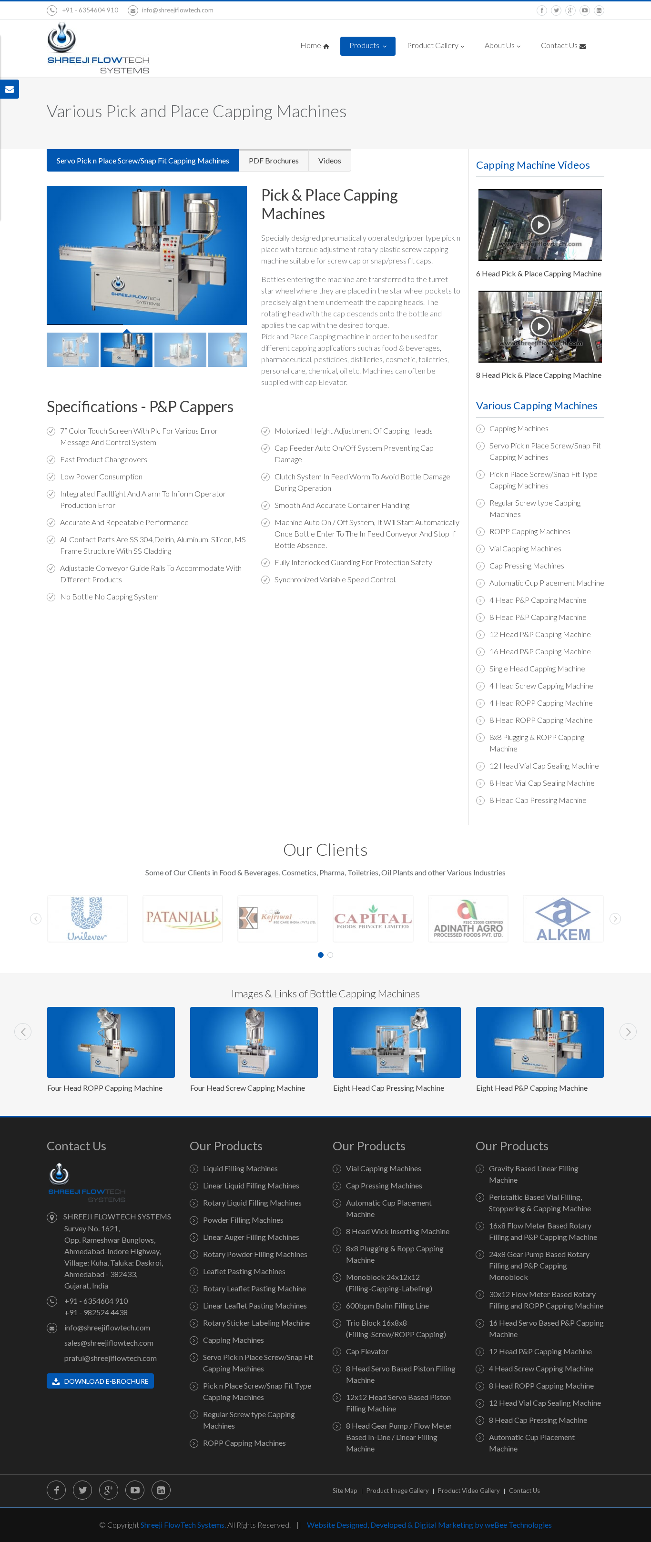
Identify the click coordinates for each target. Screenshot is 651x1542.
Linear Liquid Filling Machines (251, 1185)
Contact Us (559, 45)
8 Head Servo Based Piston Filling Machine (401, 1374)
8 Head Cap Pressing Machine (538, 799)
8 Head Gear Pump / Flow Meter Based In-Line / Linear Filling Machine (399, 1437)
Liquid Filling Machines (240, 1168)
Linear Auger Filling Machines (251, 1236)
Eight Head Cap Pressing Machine (245, 1087)
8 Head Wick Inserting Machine (397, 1231)
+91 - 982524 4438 (96, 1312)
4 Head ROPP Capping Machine (541, 702)
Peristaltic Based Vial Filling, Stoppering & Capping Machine (540, 1202)
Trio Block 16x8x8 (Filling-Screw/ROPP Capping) (396, 1328)
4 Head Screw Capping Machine (541, 685)
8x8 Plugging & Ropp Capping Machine (395, 1254)
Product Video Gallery (469, 1490)
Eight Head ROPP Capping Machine (535, 1087)
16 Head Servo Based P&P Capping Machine (546, 1328)
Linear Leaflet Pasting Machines (255, 1305)
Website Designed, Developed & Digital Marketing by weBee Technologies (429, 1524)
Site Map (345, 1490)
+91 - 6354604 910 (89, 10)
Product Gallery (432, 45)
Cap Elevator (367, 1351)
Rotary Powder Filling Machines (255, 1253)
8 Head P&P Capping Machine (538, 616)
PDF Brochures (274, 160)
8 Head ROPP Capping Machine (541, 719)
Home (310, 45)
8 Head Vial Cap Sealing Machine (542, 782)
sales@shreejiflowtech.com (108, 1342)
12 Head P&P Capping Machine (540, 634)
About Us (500, 45)
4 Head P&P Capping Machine (538, 599)
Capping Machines (519, 428)
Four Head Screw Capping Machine (104, 1087)
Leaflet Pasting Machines (244, 1271)
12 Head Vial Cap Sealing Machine (544, 765)
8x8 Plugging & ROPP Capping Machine (536, 742)
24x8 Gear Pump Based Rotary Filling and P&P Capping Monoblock (539, 1265)
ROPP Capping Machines (529, 531)
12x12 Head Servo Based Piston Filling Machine (398, 1402)
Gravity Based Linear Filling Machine (534, 1174)
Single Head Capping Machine (537, 668)
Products (365, 45)
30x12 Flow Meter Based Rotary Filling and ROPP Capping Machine (546, 1299)
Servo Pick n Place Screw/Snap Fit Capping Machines (143, 160)
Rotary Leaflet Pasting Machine (254, 1288)
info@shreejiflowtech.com (178, 10)
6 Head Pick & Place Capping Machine (538, 273)
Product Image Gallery (397, 1490)
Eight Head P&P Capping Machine (389, 1087)
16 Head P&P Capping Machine (540, 651)
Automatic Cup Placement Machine (546, 582)
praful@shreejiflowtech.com (110, 1357)
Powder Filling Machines (243, 1219)
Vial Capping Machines (525, 548)
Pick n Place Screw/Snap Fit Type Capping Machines (543, 479)
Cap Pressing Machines (526, 565)
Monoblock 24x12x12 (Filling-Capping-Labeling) (389, 1282)
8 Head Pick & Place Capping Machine (538, 374)
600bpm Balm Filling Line (387, 1305)
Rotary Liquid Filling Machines (252, 1202)
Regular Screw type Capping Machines (534, 508)
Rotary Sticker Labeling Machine (256, 1322)
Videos (329, 160)
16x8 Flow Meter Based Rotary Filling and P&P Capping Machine (543, 1231)
